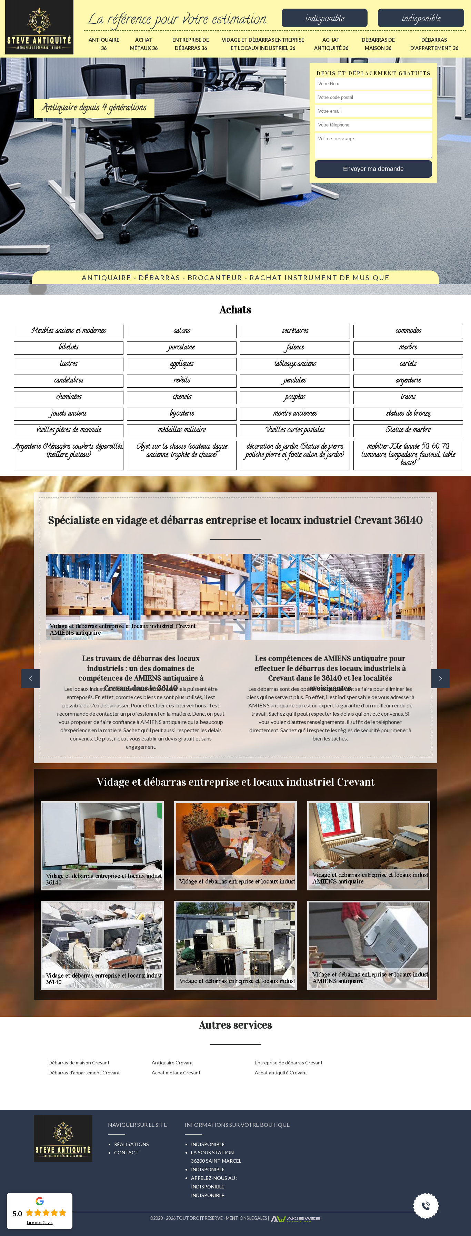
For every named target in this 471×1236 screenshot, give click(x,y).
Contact (126, 1152)
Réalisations (131, 1144)
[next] (440, 678)
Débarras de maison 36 (378, 44)
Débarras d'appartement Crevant (84, 1072)
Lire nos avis (40, 1222)
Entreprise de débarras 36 (190, 44)
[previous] (30, 678)
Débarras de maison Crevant (79, 1062)
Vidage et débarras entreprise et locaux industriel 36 (263, 44)
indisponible (324, 20)
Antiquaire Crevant (172, 1062)
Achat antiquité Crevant (281, 1072)
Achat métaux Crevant (176, 1072)
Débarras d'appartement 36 (434, 44)
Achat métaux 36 (144, 44)
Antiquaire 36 (104, 44)
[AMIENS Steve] (39, 26)
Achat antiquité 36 (331, 44)
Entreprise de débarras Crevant (289, 1062)
